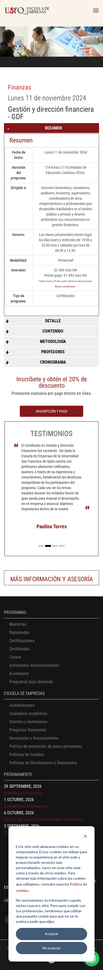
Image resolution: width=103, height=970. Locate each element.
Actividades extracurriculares (34, 665)
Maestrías (17, 624)
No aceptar (52, 948)
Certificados (19, 648)
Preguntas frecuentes (27, 729)
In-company (19, 673)
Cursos (15, 657)
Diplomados (19, 632)
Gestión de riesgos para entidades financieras (43, 819)
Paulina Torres (51, 526)
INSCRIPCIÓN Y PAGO (51, 411)
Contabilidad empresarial (25, 806)
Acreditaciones (22, 705)
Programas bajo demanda (31, 681)
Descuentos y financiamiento (33, 738)
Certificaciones (22, 640)
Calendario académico (28, 713)
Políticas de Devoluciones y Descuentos (43, 762)
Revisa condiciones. (65, 286)
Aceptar (51, 933)
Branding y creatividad (23, 792)
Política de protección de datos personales (45, 746)
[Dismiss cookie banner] (85, 837)
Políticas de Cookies (26, 754)
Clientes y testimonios (28, 721)
